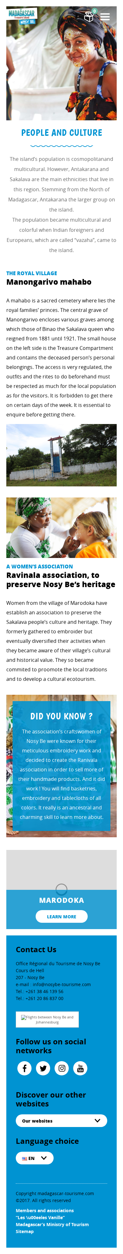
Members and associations (45, 1210)
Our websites (37, 1121)
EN (31, 1158)
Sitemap (25, 1231)
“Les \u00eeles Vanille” (40, 1217)
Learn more (61, 916)
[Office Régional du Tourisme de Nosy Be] (22, 16)
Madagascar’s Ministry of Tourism (52, 1224)
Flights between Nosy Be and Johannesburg (49, 1019)
